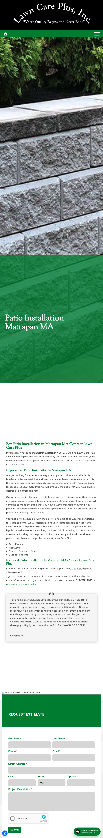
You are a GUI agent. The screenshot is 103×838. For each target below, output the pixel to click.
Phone (12, 751)
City (11, 776)
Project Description (20, 789)
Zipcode (72, 776)
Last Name (59, 738)
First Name (15, 738)
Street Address (17, 763)
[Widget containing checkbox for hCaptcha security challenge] (28, 818)
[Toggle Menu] (97, 33)
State (41, 776)
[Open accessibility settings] (5, 833)
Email (56, 751)
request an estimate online (21, 584)
